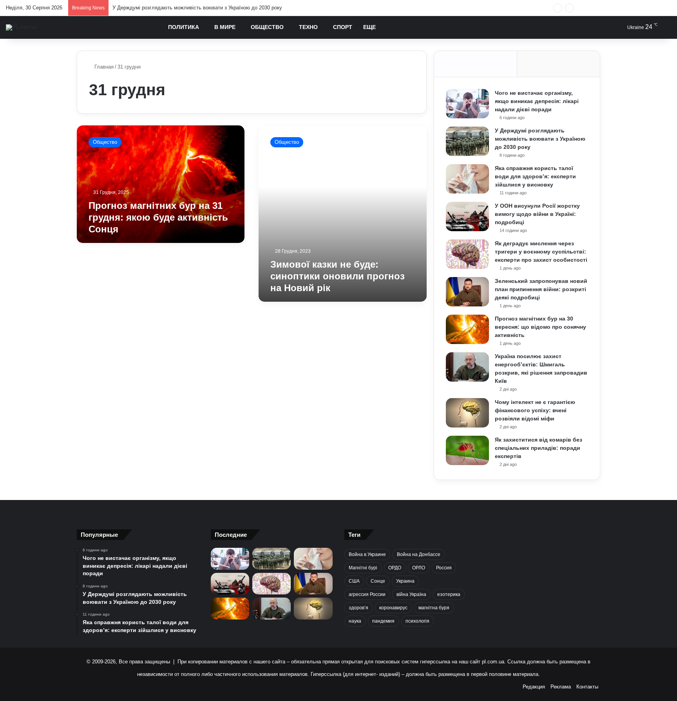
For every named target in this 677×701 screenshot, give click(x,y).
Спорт (342, 27)
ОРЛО (418, 568)
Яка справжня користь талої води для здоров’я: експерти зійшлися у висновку (535, 176)
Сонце (378, 581)
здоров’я (358, 607)
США (354, 581)
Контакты (587, 687)
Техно (308, 27)
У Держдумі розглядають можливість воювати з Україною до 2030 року (197, 8)
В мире (224, 27)
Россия (444, 568)
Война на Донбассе (418, 554)
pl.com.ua (493, 662)
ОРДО (394, 568)
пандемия (383, 621)
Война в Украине (367, 554)
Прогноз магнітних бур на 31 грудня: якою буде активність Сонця (158, 217)
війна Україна (411, 594)
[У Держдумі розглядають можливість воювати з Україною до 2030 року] (467, 141)
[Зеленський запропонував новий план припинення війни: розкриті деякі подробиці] (467, 291)
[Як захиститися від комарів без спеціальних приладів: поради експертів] (467, 450)
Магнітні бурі (363, 568)
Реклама (560, 687)
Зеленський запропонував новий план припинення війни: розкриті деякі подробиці (541, 289)
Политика (183, 27)
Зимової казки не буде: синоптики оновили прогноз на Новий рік (337, 276)
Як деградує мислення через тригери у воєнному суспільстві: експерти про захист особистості (541, 251)
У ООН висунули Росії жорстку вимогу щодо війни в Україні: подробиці (537, 214)
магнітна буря (433, 607)
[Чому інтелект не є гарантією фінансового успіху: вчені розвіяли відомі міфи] (467, 412)
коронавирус (393, 607)
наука (355, 621)
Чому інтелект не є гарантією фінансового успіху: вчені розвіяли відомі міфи (535, 410)
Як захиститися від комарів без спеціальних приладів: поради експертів (538, 448)
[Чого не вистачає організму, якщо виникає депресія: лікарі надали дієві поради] (467, 103)
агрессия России (367, 594)
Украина (405, 581)
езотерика (448, 594)
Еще (369, 27)
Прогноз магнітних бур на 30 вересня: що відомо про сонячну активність (540, 326)
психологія (417, 621)
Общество (267, 27)
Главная (103, 67)
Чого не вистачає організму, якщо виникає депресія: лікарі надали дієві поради (537, 101)
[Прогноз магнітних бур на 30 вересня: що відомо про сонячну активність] (467, 329)
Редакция (534, 687)
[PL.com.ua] (21, 27)
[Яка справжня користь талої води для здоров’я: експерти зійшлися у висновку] (467, 179)
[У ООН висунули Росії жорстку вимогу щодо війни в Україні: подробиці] (467, 216)
